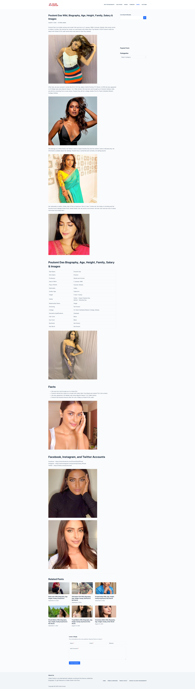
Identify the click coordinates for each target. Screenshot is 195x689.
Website (111, 643)
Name (72, 643)
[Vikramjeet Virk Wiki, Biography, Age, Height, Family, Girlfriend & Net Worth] (82, 588)
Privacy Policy (123, 680)
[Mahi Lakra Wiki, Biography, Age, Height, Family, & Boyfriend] (58, 588)
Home (104, 680)
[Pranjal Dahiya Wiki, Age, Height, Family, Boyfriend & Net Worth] (105, 588)
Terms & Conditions (113, 680)
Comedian (132, 4)
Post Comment (74, 663)
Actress (60, 22)
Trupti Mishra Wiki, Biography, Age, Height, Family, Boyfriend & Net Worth (82, 621)
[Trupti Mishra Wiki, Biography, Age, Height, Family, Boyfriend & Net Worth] (82, 611)
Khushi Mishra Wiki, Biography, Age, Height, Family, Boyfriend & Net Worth (57, 621)
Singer (126, 4)
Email (91, 643)
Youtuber (144, 4)
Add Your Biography (109, 4)
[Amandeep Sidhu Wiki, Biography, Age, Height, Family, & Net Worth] (105, 611)
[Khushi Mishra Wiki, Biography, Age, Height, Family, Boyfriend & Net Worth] (58, 611)
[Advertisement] (133, 33)
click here (77, 680)
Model (138, 4)
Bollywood (119, 4)
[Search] (144, 17)
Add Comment (74, 648)
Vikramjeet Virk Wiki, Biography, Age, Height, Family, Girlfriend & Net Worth (81, 598)
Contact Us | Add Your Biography (138, 680)
